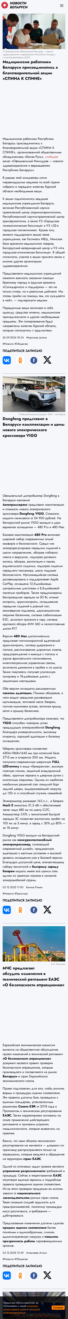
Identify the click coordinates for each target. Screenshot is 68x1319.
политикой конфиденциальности (21, 1311)
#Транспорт (21, 893)
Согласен (58, 1307)
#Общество (21, 344)
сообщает (51, 156)
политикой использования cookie (20, 1307)
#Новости (8, 344)
